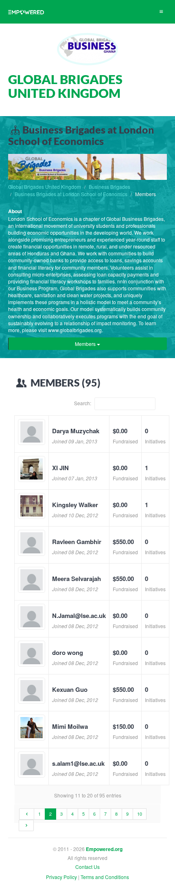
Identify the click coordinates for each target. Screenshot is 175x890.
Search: (83, 403)
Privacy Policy (61, 876)
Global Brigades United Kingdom (44, 186)
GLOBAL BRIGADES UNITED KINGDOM (65, 86)
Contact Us (87, 866)
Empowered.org (104, 849)
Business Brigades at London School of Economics (71, 193)
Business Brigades (109, 186)
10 (139, 813)
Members (86, 343)
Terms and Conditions (105, 876)
